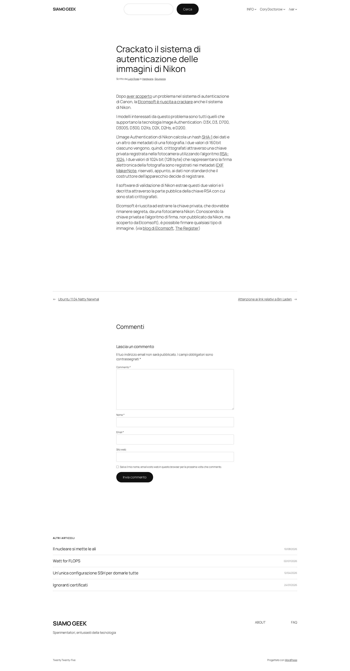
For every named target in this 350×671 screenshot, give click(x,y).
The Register (187, 228)
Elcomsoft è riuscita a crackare (165, 101)
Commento (123, 367)
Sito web (121, 449)
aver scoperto (139, 96)
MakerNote (126, 170)
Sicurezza (160, 79)
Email (120, 432)
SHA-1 (207, 137)
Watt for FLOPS (66, 561)
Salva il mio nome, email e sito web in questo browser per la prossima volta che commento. (171, 467)
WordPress (291, 660)
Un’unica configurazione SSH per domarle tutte (95, 573)
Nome (120, 414)
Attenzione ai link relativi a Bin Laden (265, 299)
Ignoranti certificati (70, 585)
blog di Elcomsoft (158, 228)
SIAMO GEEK (64, 9)
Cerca (187, 9)
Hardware (147, 79)
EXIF (220, 165)
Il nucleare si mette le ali (74, 549)
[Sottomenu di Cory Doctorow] (284, 9)
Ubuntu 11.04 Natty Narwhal (78, 299)
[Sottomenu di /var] (296, 9)
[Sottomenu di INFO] (255, 9)
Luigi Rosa (133, 79)
